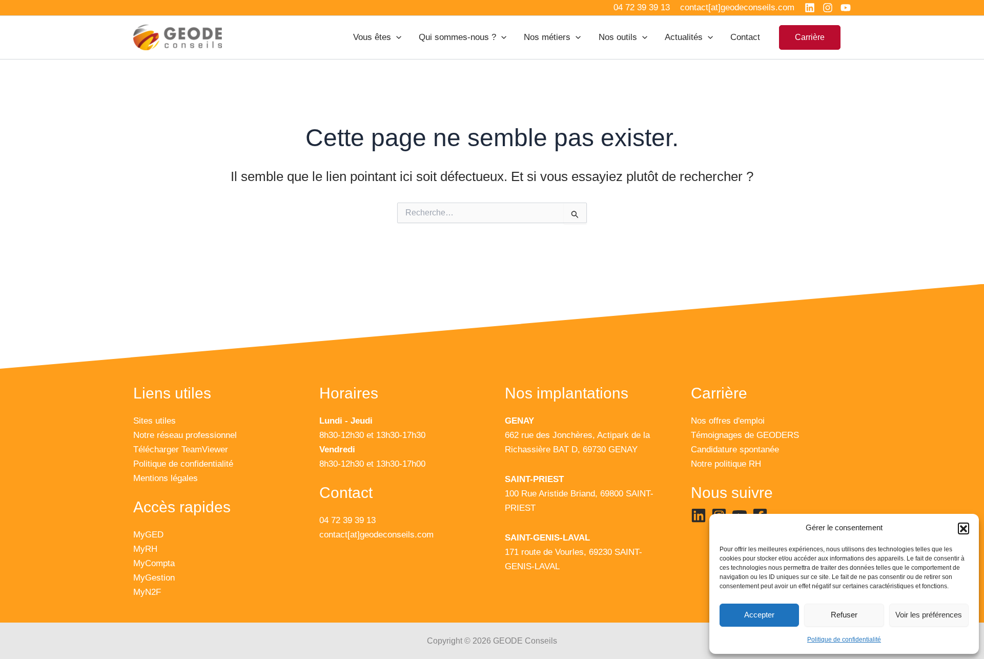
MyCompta (154, 563)
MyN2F (147, 592)
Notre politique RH (726, 464)
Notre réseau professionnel (185, 435)
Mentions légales (165, 478)
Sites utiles (154, 421)
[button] (963, 528)
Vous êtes (372, 37)
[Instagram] (828, 8)
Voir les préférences (928, 614)
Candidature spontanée (735, 449)
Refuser (844, 614)
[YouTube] (845, 8)
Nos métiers (547, 37)
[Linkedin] (810, 8)
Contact (745, 37)
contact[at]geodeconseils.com (376, 535)
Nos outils (618, 37)
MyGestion (154, 578)
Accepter (759, 614)
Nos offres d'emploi (728, 421)
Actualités (684, 37)
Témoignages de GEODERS (745, 435)
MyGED (148, 535)
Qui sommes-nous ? (457, 37)
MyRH (145, 549)
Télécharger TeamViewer (180, 449)
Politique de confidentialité (844, 639)
